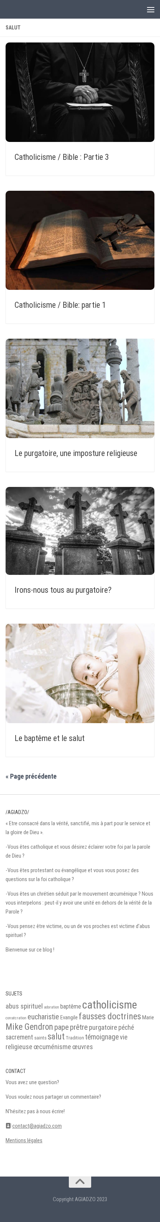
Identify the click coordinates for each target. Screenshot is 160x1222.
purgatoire (103, 1027)
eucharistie (43, 1016)
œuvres (82, 1047)
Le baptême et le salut (49, 738)
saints (40, 1038)
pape (61, 1027)
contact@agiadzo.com (37, 1126)
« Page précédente (31, 776)
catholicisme (109, 1004)
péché (126, 1027)
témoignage (102, 1037)
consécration (16, 1018)
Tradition (75, 1038)
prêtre (79, 1027)
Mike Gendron (29, 1027)
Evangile (69, 1017)
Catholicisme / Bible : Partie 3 (62, 157)
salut (56, 1037)
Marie (148, 1017)
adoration (51, 1007)
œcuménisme (52, 1047)
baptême (70, 1006)
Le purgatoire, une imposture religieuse (76, 453)
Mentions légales (24, 1140)
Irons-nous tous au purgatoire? (63, 590)
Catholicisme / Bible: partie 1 (60, 305)
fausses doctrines (110, 1016)
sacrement (19, 1037)
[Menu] (150, 9)
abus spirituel (24, 1006)
